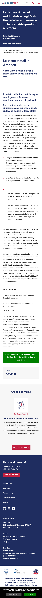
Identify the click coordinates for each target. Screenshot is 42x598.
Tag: (8, 371)
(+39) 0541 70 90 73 (10, 539)
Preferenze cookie (13, 594)
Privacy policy (7, 483)
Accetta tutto (30, 594)
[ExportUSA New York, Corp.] (10, 3)
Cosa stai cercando (27, 3)
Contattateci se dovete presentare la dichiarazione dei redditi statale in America (21, 357)
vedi (21, 416)
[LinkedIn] (13, 508)
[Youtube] (9, 508)
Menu (39, 2)
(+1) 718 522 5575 (12, 528)
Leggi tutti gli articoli (21, 447)
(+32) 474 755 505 (9, 556)
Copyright (6, 488)
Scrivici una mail (11, 474)
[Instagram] (4, 508)
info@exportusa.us (9, 542)
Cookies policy (8, 493)
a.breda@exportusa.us (10, 559)
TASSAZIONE (11, 374)
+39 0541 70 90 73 (33, 2)
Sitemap (5, 502)
